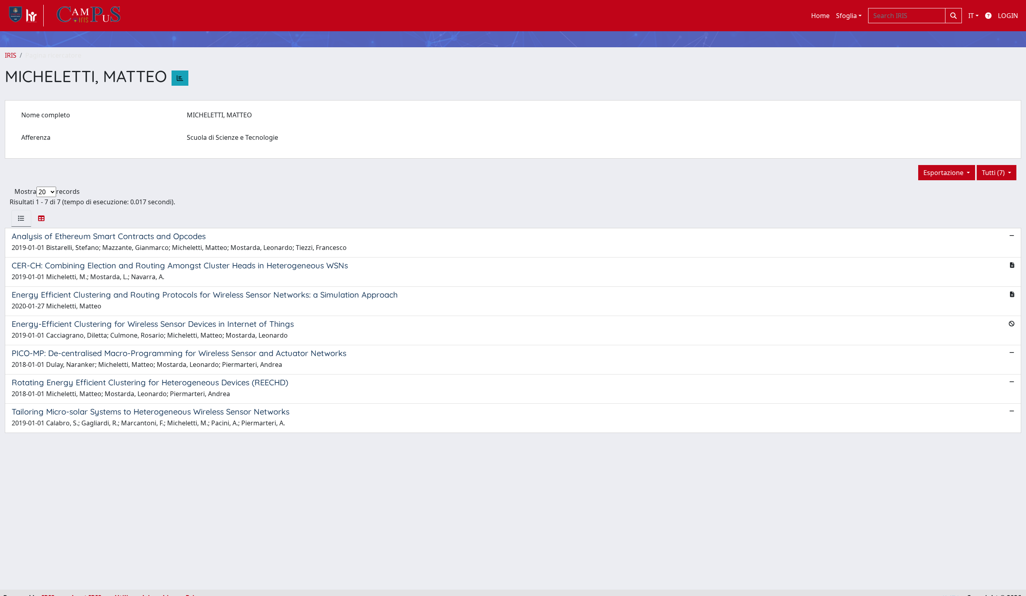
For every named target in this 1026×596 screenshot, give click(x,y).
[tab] (21, 218)
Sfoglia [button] (846, 15)
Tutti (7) (994, 172)
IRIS (10, 55)
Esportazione (944, 172)
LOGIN (1008, 15)
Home (820, 15)
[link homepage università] (88, 15)
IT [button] (971, 15)
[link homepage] (24, 15)
